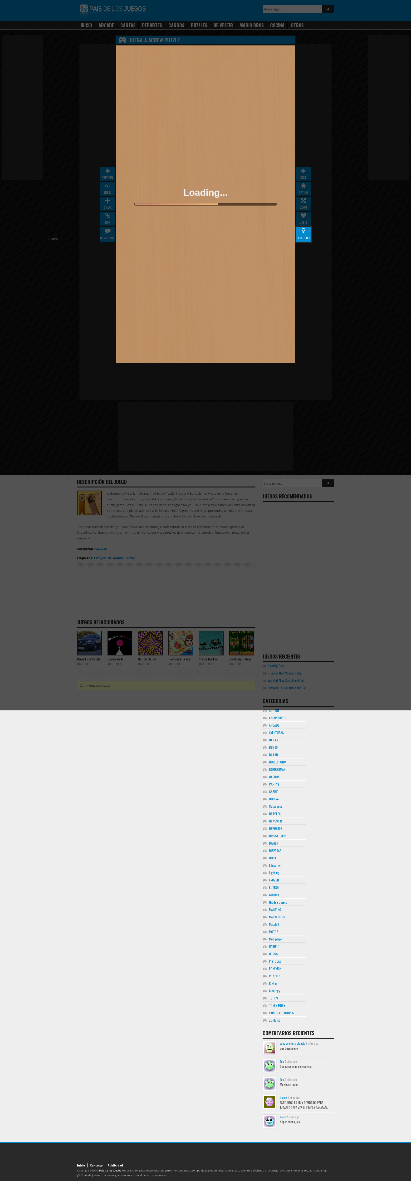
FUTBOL (274, 887)
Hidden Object (278, 902)
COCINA (274, 798)
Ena (282, 1061)
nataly (283, 1098)
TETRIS (273, 997)
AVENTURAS (276, 732)
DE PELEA (275, 813)
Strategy (274, 990)
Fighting (274, 872)
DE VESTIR (275, 820)
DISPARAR (275, 850)
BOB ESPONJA (277, 761)
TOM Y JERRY (277, 1005)
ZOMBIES (274, 1020)
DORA (272, 857)
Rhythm (273, 983)
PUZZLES (274, 975)
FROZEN (274, 879)
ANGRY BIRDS (277, 717)
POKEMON (275, 968)
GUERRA (274, 894)
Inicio (81, 1165)
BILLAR (273, 754)
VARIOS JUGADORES (281, 1012)
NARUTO (274, 946)
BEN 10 (273, 747)
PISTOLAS (275, 961)
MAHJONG (275, 909)
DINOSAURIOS (277, 835)
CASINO (274, 791)
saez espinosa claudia (292, 1043)
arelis (283, 1117)
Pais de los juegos (110, 1170)
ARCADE (274, 725)
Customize (275, 806)
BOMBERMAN (277, 769)
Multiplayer (276, 938)
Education (275, 865)
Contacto (96, 1165)
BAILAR (273, 739)
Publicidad (115, 1165)
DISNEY (273, 843)
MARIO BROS (277, 916)
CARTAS (274, 784)
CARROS (274, 776)
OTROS (273, 953)
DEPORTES (275, 828)
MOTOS (273, 931)
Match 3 (274, 924)
